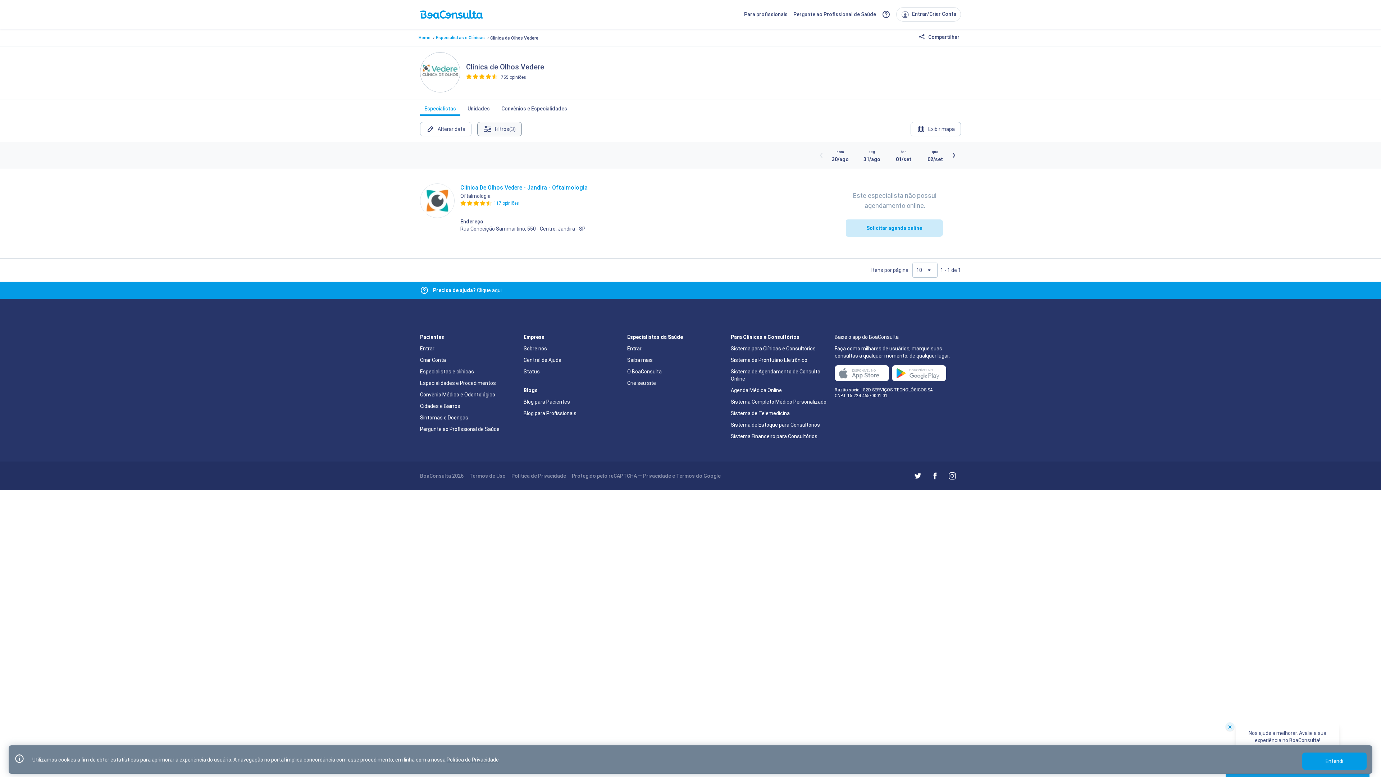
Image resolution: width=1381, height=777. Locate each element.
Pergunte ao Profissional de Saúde (834, 14)
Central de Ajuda (542, 360)
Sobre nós (535, 348)
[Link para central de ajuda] (424, 290)
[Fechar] (1230, 726)
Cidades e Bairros (440, 406)
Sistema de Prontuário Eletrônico (769, 360)
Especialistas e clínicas (447, 371)
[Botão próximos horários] (954, 155)
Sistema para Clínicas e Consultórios (773, 348)
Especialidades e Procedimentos (458, 383)
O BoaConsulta (644, 371)
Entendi (1334, 761)
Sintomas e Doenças (444, 418)
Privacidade (657, 476)
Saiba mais (640, 360)
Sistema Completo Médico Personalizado (778, 402)
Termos (685, 476)
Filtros (505, 129)
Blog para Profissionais (550, 413)
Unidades (479, 109)
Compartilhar (943, 37)
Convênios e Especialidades (534, 109)
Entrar (427, 348)
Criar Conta (433, 360)
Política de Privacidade (538, 476)
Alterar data (451, 129)
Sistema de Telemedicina (760, 413)
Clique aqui (467, 290)
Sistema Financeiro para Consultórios (774, 436)
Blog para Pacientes (547, 402)
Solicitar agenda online (894, 228)
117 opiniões (506, 203)
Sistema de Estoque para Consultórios (775, 425)
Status (532, 371)
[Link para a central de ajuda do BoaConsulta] (886, 14)
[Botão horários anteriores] (821, 155)
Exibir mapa (941, 129)
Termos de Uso (487, 476)
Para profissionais (766, 14)
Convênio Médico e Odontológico (457, 394)
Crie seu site (641, 383)
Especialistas (440, 109)
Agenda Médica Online (756, 390)
